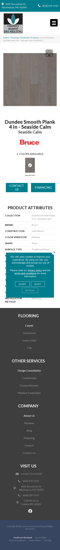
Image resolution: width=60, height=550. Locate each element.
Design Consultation (29, 370)
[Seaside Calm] (30, 165)
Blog (29, 430)
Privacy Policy (35, 540)
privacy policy (35, 270)
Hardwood (24, 37)
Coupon (29, 445)
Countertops (29, 377)
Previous (5, 164)
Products (35, 37)
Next (54, 164)
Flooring (14, 37)
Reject (37, 284)
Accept (22, 284)
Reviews (29, 423)
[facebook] (30, 511)
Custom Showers (29, 385)
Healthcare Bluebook (23, 537)
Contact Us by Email (31, 473)
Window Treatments (29, 392)
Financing (43, 187)
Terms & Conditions (17, 540)
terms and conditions (25, 273)
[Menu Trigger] (54, 22)
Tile (29, 347)
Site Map (47, 540)
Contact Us (17, 187)
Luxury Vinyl (29, 340)
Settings (30, 290)
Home (6, 37)
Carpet (29, 325)
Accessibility (40, 537)
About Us (29, 415)
